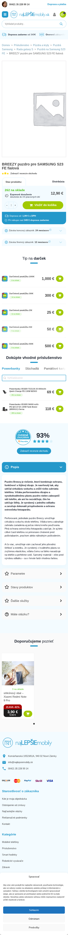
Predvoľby (34, 927)
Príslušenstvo (21, 45)
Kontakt (6, 824)
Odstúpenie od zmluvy (13, 805)
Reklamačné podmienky (14, 817)
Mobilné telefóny (10, 842)
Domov (6, 45)
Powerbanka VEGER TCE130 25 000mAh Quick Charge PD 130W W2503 (27, 390)
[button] (5, 14)
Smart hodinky (9, 854)
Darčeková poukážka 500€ (21, 344)
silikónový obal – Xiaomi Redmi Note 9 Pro (15, 697)
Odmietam (34, 918)
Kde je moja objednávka (14, 798)
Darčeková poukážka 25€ (20, 310)
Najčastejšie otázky (12, 811)
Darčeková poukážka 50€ (20, 327)
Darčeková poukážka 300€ (21, 293)
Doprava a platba (56, 4)
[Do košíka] (59, 279)
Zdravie (6, 867)
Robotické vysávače (12, 860)
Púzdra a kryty (41, 45)
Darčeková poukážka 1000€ (21, 277)
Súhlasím (34, 910)
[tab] (34, 724)
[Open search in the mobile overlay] (34, 24)
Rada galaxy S (25, 49)
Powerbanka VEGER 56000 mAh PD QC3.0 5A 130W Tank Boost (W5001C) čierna (23, 406)
